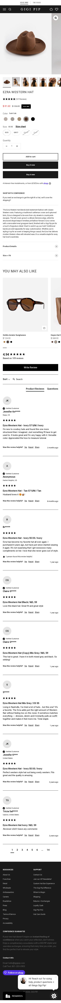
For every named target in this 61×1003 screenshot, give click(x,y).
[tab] (35, 389)
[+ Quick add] (44, 327)
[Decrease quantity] (6, 146)
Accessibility (8, 923)
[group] (30, 354)
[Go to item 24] (7, 82)
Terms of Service (9, 914)
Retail (5, 884)
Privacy (6, 919)
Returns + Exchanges (41, 901)
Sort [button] (5, 379)
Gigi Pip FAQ (38, 910)
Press (5, 906)
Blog (5, 910)
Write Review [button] (30, 367)
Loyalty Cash (38, 906)
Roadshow (7, 901)
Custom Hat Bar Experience (44, 884)
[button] (30, 99)
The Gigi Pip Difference (42, 888)
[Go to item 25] (16, 82)
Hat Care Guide (39, 914)
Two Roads (37, 3)
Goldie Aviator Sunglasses (14, 335)
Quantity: (7, 140)
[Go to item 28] (43, 82)
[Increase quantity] (17, 146)
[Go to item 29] (52, 82)
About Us (6, 875)
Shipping (36, 897)
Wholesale (7, 888)
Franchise (6, 879)
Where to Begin (39, 892)
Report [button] (30, 447)
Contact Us (37, 875)
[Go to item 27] (34, 82)
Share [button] (37, 447)
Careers (6, 897)
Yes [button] (25, 447)
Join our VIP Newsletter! (42, 879)
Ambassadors (8, 892)
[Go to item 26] (25, 82)
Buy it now (30, 175)
